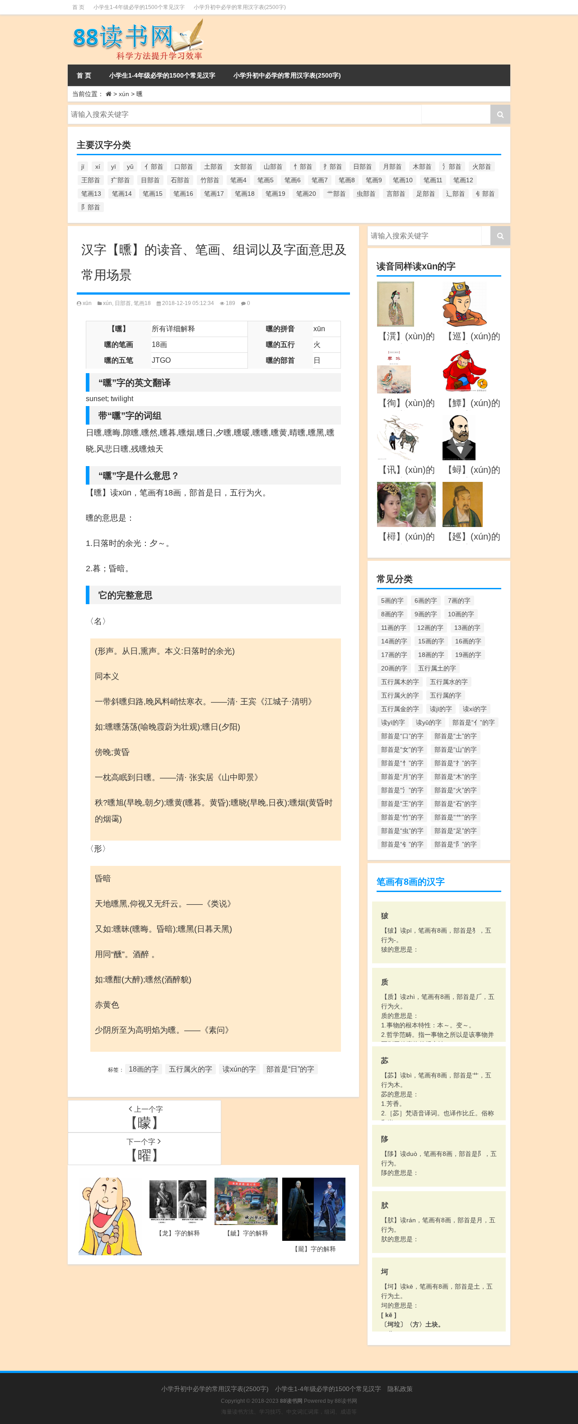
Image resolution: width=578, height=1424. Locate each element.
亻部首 (153, 166)
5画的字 (392, 600)
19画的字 (468, 654)
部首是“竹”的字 (402, 817)
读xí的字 (475, 708)
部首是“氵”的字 (402, 790)
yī (113, 166)
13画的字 (467, 627)
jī (82, 166)
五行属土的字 (437, 668)
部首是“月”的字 (402, 776)
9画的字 (426, 614)
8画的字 (392, 614)
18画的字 (143, 1069)
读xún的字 (239, 1069)
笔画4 (238, 180)
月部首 (392, 166)
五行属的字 (445, 695)
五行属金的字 (400, 708)
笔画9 (374, 180)
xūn (87, 303)
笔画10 (403, 180)
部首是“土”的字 (455, 736)
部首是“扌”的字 (455, 763)
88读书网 (346, 1401)
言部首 (396, 193)
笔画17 (214, 193)
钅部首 (485, 193)
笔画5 (265, 180)
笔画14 (122, 193)
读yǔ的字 (429, 722)
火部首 (481, 166)
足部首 (425, 193)
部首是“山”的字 (455, 749)
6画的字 (426, 600)
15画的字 (431, 641)
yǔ (130, 166)
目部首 (150, 180)
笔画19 (275, 193)
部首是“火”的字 (455, 790)
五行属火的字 (190, 1069)
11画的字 (393, 627)
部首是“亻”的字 (473, 722)
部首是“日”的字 (290, 1069)
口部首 (183, 166)
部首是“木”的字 (455, 776)
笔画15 (153, 193)
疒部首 (120, 180)
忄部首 (303, 166)
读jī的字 (441, 708)
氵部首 (452, 166)
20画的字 (394, 668)
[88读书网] (137, 20)
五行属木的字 (400, 681)
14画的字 (394, 641)
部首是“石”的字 (455, 803)
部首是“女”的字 (402, 749)
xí (97, 166)
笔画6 (292, 180)
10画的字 (461, 614)
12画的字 (430, 627)
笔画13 (91, 193)
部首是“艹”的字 (455, 817)
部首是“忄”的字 (402, 763)
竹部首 (209, 180)
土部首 (213, 166)
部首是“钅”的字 (402, 844)
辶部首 (455, 193)
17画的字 (394, 654)
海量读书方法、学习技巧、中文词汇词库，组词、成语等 (289, 1412)
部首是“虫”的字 (402, 830)
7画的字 (459, 600)
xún (124, 93)
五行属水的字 (449, 681)
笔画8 (347, 180)
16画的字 (468, 641)
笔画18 (245, 193)
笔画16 (183, 193)
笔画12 (463, 180)
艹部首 (336, 193)
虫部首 (366, 193)
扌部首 (332, 166)
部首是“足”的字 (455, 830)
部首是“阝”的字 (455, 844)
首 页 (78, 7)
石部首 (180, 180)
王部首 (90, 180)
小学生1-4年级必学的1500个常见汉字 (139, 7)
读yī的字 (393, 722)
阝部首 (90, 207)
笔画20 (306, 193)
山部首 (273, 166)
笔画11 (433, 180)
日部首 (362, 166)
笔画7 (320, 180)
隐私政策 (400, 1388)
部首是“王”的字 (402, 803)
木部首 (422, 166)
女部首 (243, 166)
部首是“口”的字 (402, 736)
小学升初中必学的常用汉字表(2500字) (240, 7)
